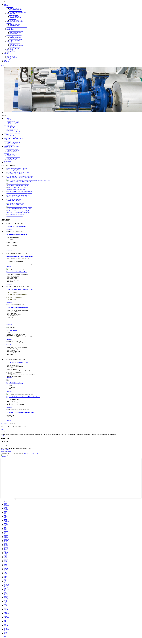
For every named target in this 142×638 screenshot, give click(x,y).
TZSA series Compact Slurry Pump (17, 307)
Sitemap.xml (6, 442)
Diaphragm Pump (11, 51)
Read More (3, 435)
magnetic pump (13, 33)
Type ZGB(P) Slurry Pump (15, 383)
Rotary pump (10, 49)
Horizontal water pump (14, 43)
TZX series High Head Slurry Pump (17, 362)
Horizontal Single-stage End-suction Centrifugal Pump (19, 177)
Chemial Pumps (10, 29)
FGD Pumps (9, 28)
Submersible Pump (13, 44)
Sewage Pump (10, 36)
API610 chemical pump (15, 32)
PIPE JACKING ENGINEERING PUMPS (17, 27)
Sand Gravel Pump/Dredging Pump (15, 21)
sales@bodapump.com (6, 451)
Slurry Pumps (10, 7)
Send (2, 429)
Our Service (9, 55)
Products (6, 5)
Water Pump (9, 41)
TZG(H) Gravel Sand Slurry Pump (17, 272)
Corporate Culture (11, 56)
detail (11, 229)
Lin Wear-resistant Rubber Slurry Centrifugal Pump (19, 208)
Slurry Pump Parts (11, 13)
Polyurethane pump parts (15, 17)
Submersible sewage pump (15, 39)
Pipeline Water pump (14, 48)
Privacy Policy (10, 59)
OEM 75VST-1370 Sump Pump (16, 226)
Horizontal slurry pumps (15, 8)
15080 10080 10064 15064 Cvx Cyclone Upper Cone (19, 193)
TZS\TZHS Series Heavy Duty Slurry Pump (17, 173)
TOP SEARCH (34, 453)
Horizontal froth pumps (14, 24)
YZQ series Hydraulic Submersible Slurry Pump (18, 196)
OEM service (12, 19)
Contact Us (6, 61)
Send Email (3, 456)
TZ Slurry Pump (12, 330)
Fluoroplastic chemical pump (16, 31)
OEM (8, 52)
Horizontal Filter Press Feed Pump (15, 204)
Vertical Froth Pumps (14, 25)
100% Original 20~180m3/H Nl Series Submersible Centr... (20, 181)
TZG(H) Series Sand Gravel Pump (15, 216)
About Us (6, 53)
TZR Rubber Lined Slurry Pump (17, 345)
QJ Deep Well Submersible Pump (17, 234)
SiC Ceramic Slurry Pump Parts (16, 20)
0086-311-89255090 (5, 449)
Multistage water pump (14, 47)
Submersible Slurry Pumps (15, 11)
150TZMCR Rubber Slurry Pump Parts (16, 189)
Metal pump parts (13, 15)
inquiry (8, 229)
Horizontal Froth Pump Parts (13, 200)
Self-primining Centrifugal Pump (14, 35)
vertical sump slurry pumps (15, 9)
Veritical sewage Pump (14, 40)
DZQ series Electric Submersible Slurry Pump (20, 412)
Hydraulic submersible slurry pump (17, 12)
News (5, 60)
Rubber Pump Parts (14, 16)
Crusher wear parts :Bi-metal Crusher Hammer (17, 185)
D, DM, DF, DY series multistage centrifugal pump (18, 212)
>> (8, 423)
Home (5, 4)
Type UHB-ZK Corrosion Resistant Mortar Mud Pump (23, 397)
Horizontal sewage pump (15, 37)
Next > (6, 423)
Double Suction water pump (16, 45)
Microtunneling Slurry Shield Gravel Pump (17, 170)
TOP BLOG (27, 453)
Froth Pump (9, 23)
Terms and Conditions (12, 57)
